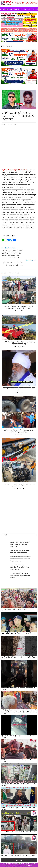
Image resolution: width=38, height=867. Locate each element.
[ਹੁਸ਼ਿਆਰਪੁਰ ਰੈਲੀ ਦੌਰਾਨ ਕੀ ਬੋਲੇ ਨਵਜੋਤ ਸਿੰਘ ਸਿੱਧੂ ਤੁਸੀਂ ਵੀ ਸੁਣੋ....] (19, 749)
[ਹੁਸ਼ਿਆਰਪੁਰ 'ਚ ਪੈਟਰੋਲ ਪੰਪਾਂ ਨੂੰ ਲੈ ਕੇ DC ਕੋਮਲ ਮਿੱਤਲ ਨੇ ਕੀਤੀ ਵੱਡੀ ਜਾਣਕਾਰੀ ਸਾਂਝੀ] (19, 797)
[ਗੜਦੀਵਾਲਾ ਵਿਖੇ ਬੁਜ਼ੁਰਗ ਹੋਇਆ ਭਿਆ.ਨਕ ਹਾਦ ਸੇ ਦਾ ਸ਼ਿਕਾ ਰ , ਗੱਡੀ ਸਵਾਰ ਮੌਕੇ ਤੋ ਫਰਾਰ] (19, 673)
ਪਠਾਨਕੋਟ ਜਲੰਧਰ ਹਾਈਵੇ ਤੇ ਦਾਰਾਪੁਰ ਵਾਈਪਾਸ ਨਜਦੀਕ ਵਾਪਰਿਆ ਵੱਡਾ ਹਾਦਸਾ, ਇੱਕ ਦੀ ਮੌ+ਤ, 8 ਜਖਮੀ (19, 307)
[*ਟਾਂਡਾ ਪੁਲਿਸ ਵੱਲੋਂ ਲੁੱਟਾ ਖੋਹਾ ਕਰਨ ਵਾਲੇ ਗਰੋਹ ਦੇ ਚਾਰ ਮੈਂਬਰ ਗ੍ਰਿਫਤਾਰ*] (19, 820)
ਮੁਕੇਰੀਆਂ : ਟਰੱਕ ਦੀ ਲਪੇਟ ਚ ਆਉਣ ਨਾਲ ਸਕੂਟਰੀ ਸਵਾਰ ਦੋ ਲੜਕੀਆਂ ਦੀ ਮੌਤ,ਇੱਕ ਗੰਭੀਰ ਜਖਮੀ (19, 431)
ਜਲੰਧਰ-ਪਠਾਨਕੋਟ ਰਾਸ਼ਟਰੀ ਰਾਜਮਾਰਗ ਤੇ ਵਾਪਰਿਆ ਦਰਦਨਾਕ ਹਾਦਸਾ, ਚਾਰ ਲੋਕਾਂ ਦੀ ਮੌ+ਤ (19, 485)
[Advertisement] (19, 148)
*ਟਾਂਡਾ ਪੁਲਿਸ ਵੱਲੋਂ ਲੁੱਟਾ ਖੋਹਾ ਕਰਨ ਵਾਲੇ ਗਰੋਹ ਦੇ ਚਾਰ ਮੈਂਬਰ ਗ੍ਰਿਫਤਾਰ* (19, 831)
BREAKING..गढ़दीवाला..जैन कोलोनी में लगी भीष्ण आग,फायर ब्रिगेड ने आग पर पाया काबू (19, 343)
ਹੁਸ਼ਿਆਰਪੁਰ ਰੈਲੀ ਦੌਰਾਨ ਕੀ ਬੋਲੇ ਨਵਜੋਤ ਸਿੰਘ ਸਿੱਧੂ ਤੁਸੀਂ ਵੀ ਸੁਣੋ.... (18, 760)
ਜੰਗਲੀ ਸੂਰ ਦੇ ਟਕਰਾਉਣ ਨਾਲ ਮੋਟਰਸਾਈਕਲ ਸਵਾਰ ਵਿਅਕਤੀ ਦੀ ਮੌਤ (19, 389)
